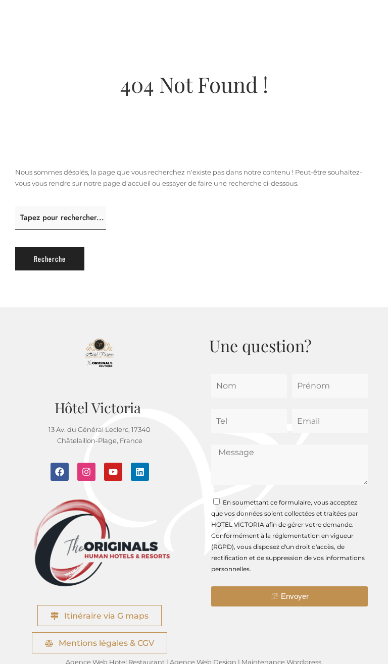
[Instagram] (86, 472)
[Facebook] (60, 472)
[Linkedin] (140, 472)
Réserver (376, 318)
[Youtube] (113, 472)
